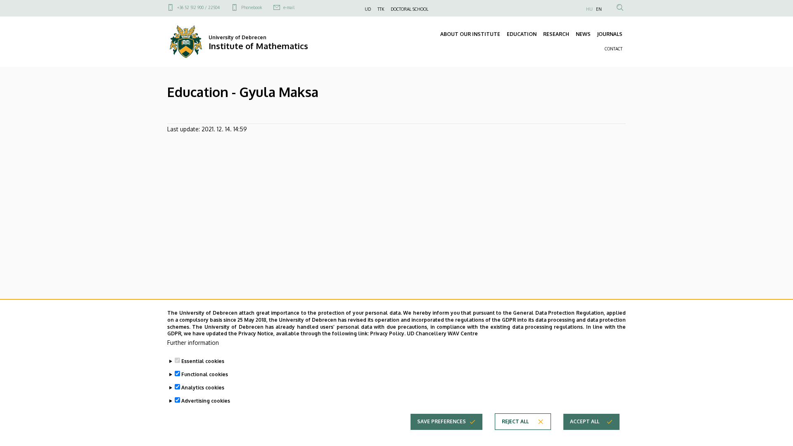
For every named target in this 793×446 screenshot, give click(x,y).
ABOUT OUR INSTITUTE (470, 34)
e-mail (288, 7)
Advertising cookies (205, 401)
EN (599, 9)
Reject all (515, 421)
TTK (381, 9)
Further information (193, 342)
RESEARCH (556, 34)
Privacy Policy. (388, 333)
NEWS (583, 34)
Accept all (584, 421)
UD (368, 9)
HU (589, 9)
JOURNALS (609, 34)
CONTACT (613, 48)
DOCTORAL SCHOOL (409, 9)
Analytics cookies (202, 387)
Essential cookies (202, 361)
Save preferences (441, 421)
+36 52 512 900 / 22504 (198, 7)
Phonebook (251, 7)
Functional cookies (204, 374)
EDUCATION (522, 34)
